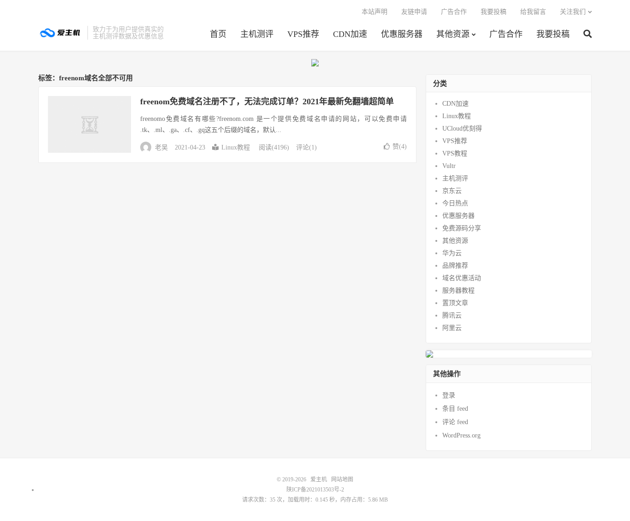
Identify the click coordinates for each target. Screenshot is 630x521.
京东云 (452, 190)
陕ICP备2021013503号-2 (315, 489)
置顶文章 (455, 302)
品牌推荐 (455, 265)
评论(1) (306, 147)
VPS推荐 (303, 34)
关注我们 (573, 11)
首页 (218, 34)
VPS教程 (454, 153)
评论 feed (455, 422)
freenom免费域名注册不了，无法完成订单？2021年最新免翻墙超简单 (267, 101)
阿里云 (452, 327)
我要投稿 (553, 34)
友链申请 (414, 11)
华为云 (452, 253)
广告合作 (506, 34)
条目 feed (455, 408)
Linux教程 (235, 147)
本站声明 (374, 11)
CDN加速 (350, 34)
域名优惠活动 (461, 278)
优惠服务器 (401, 34)
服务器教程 (458, 290)
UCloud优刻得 (462, 128)
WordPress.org (461, 435)
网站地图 (342, 479)
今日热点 (455, 203)
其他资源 (453, 34)
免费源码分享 (461, 228)
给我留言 (533, 11)
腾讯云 (452, 315)
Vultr (449, 165)
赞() (399, 146)
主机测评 (256, 34)
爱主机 (60, 32)
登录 (448, 395)
